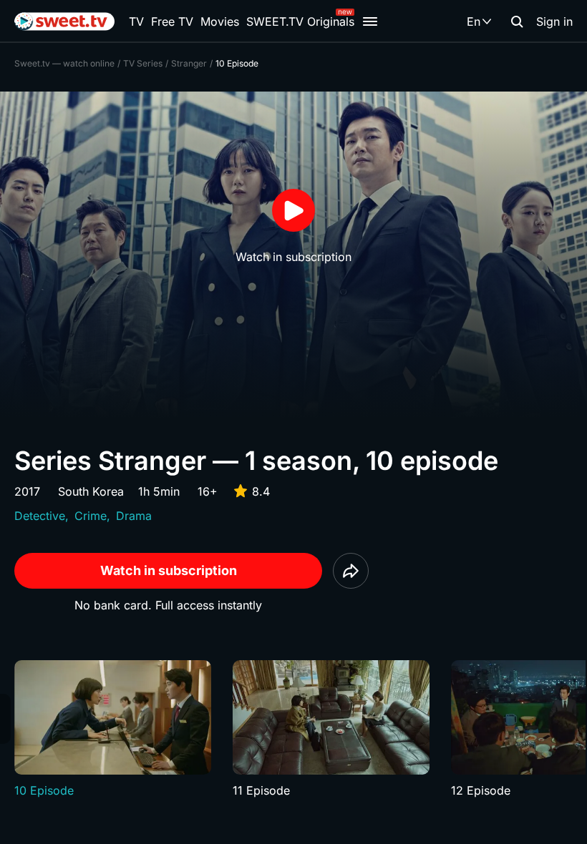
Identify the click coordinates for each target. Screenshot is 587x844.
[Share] (351, 571)
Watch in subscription (168, 570)
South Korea (91, 491)
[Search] (516, 21)
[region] (293, 729)
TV (136, 21)
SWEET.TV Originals (300, 21)
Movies (219, 21)
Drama (134, 516)
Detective (39, 516)
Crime (90, 516)
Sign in (554, 21)
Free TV (172, 21)
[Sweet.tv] (64, 21)
